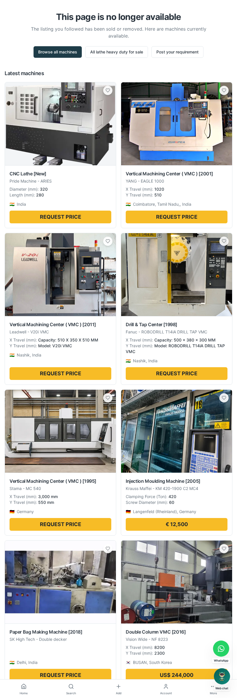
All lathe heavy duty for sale (116, 51)
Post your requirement (177, 51)
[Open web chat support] (222, 676)
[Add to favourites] (107, 90)
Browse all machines (57, 51)
